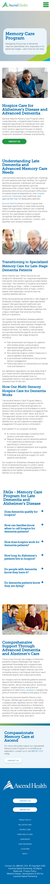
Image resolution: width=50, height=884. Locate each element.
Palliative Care (25, 825)
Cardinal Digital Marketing (25, 876)
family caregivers (27, 690)
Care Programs (25, 844)
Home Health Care (25, 834)
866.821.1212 (37, 751)
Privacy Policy (25, 820)
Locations (25, 849)
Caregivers (25, 839)
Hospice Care (25, 829)
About (25, 854)
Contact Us (14, 141)
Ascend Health (9, 203)
